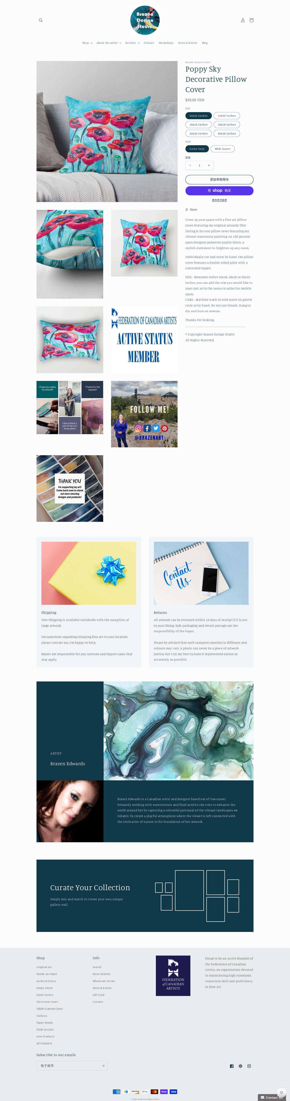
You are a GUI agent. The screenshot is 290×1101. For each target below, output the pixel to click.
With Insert (223, 148)
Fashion (41, 1015)
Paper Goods (44, 1022)
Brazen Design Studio (148, 1099)
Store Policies (101, 973)
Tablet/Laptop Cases (49, 1008)
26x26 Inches (227, 133)
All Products (44, 1043)
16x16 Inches (199, 124)
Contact (98, 1001)
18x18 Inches (227, 124)
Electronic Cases (47, 1001)
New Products (45, 1036)
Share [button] (193, 209)
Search (97, 967)
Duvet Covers (44, 994)
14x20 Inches (227, 115)
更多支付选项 (219, 199)
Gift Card (98, 994)
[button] (40, 20)
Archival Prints (46, 981)
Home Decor (44, 987)
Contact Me (273, 1097)
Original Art (44, 967)
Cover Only (197, 148)
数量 (188, 157)
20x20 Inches (199, 133)
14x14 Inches (199, 115)
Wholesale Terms (104, 981)
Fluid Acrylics (45, 1029)
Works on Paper (46, 973)
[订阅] (103, 1065)
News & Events (102, 987)
